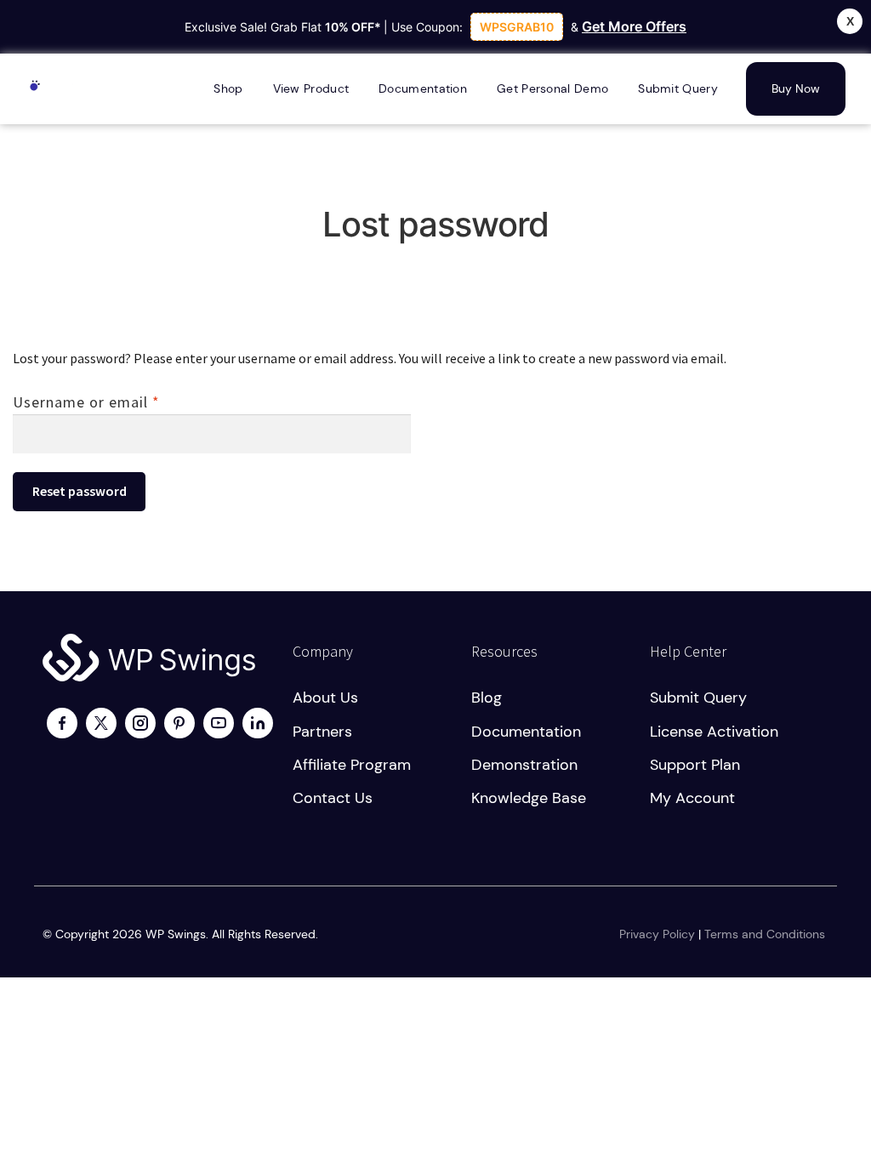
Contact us (333, 798)
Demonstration (524, 765)
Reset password (79, 490)
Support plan (695, 765)
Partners (322, 731)
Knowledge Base (528, 798)
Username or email (118, 401)
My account (692, 798)
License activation (714, 731)
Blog (486, 697)
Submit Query (698, 697)
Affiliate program (352, 765)
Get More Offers (634, 26)
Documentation (526, 731)
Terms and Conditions (764, 934)
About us (325, 697)
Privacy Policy (657, 934)
